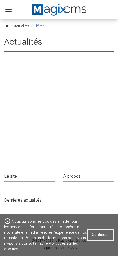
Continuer (100, 235)
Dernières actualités (23, 200)
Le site (10, 176)
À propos (72, 176)
